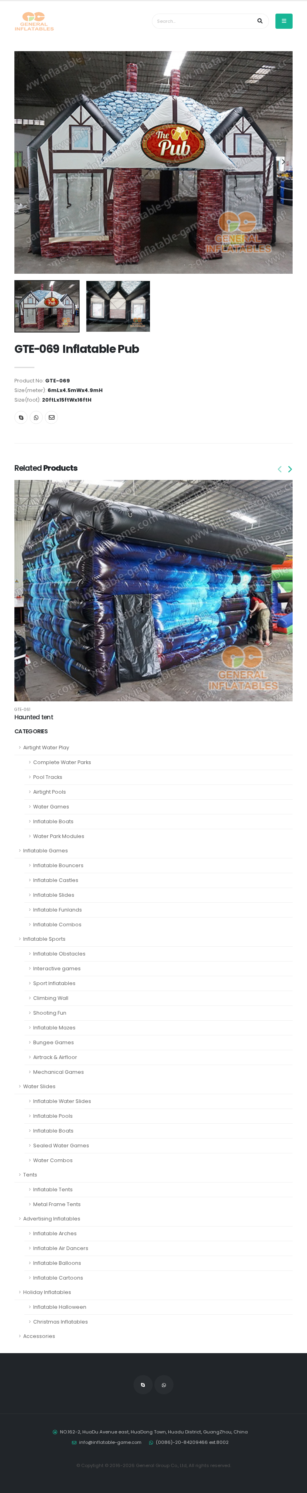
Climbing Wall (50, 998)
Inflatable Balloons (57, 1263)
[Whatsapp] (36, 417)
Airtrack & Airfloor (55, 1057)
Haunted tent (33, 717)
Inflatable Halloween (59, 1307)
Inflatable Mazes (54, 1027)
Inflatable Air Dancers (60, 1248)
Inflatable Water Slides (62, 1101)
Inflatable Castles (55, 880)
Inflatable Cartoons (58, 1277)
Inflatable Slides (53, 895)
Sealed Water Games (61, 1145)
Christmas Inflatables (60, 1321)
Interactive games (57, 968)
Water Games (51, 806)
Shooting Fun (49, 1012)
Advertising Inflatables (51, 1218)
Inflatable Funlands (57, 909)
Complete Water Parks (62, 762)
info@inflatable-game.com (110, 1442)
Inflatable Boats (53, 821)
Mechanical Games (58, 1072)
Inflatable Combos (57, 924)
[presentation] (24, 162)
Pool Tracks (47, 777)
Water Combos (53, 1160)
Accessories (39, 1336)
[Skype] (21, 417)
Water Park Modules (58, 836)
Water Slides (39, 1086)
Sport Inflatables (54, 983)
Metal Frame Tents (57, 1204)
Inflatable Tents (53, 1189)
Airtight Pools (49, 791)
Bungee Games (53, 1042)
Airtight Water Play (46, 747)
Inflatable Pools (53, 1116)
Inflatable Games (45, 850)
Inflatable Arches (55, 1233)
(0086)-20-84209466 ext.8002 (192, 1442)
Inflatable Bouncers (58, 865)
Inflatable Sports (44, 939)
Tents (30, 1174)
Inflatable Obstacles (59, 953)
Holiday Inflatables (47, 1292)
